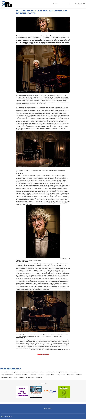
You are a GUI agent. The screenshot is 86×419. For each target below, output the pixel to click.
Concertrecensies (50, 372)
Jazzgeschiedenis (61, 374)
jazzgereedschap (50, 374)
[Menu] (84, 4)
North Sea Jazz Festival (6, 377)
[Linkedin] (78, 4)
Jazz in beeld (32, 374)
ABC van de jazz (5, 372)
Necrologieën (79, 374)
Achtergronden (14, 372)
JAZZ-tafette (41, 374)
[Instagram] (81, 4)
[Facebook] (75, 4)
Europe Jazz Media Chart (7, 374)
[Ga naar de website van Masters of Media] (50, 392)
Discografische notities (62, 372)
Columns (42, 372)
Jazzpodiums (70, 374)
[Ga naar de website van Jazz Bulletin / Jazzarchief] (36, 392)
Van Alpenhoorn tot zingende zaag (34, 377)
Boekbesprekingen (24, 372)
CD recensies (34, 372)
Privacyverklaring (47, 408)
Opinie (15, 377)
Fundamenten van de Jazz (21, 374)
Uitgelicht (21, 377)
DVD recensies (73, 372)
